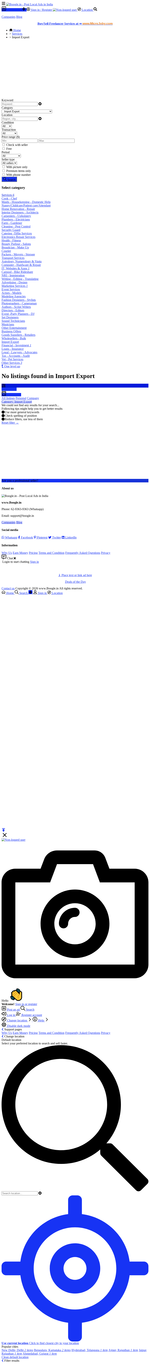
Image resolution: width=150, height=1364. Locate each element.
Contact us (8, 588)
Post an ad (13, 1009)
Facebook (26, 537)
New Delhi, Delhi (17, 1350)
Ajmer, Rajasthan (123, 1350)
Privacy (105, 552)
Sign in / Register (41, 9)
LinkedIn (70, 537)
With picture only (17, 167)
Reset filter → (10, 422)
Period (6, 152)
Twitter (56, 537)
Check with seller (17, 144)
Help (41, 1020)
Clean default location (15, 1357)
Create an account (50, 480)
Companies (8, 16)
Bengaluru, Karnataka (52, 1350)
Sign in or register (26, 1004)
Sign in (34, 561)
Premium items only (18, 171)
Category (7, 107)
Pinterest (41, 537)
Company (33, 398)
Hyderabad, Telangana (89, 1350)
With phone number (18, 174)
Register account (31, 1015)
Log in (11, 1015)
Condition (8, 122)
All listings (8, 398)
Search (29, 1009)
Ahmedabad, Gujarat (40, 1353)
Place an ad (14, 9)
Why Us (7, 552)
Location (87, 9)
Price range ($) (11, 137)
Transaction (9, 129)
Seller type (8, 159)
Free (9, 148)
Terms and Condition (51, 552)
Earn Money (20, 552)
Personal (21, 398)
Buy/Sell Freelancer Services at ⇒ (75, 23)
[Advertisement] (75, 69)
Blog (19, 16)
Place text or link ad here (77, 575)
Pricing (33, 552)
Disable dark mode (18, 1026)
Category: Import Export (17, 401)
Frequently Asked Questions (82, 552)
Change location (17, 1020)
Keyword (7, 100)
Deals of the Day (75, 581)
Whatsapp (10, 537)
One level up (12, 366)
